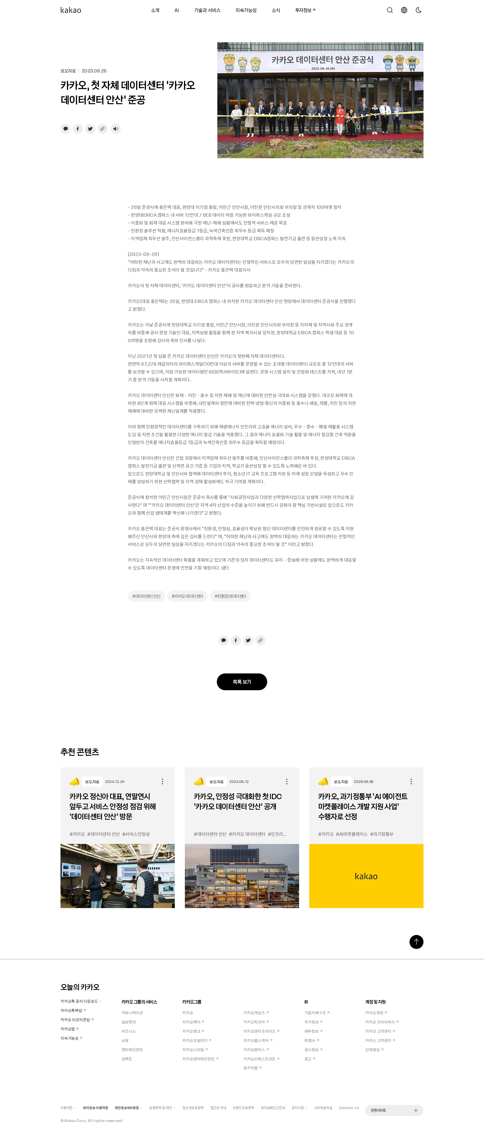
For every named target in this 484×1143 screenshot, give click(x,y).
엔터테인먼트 (132, 1049)
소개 (155, 9)
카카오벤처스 (254, 1049)
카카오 (187, 1012)
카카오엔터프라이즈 (259, 1031)
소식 (276, 9)
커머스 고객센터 (378, 1040)
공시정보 (311, 1049)
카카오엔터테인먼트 (198, 1059)
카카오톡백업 (71, 1010)
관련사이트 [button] (378, 1110)
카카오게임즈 (254, 1012)
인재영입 (372, 1049)
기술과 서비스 (207, 9)
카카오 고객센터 (378, 1031)
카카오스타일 (193, 1049)
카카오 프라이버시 (380, 1022)
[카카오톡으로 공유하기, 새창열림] (66, 129)
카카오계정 (374, 1012)
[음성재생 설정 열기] (116, 129)
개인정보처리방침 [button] (127, 1107)
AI (176, 9)
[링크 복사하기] (102, 129)
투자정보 (302, 9)
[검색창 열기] (390, 10)
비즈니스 (129, 1031)
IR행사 (309, 1040)
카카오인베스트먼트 (259, 1059)
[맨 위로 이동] (416, 942)
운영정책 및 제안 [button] (160, 1107)
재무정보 (311, 1031)
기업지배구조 (315, 1012)
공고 (308, 1059)
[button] (71, 10)
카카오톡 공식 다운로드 (79, 1001)
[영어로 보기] (404, 10)
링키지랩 (250, 1067)
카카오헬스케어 (256, 1040)
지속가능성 (246, 9)
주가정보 (311, 1022)
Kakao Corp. (75, 1120)
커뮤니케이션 (132, 1012)
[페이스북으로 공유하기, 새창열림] (78, 129)
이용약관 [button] (67, 1107)
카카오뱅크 (191, 1031)
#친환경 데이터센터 (230, 596)
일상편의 (129, 1022)
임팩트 (127, 1059)
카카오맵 (68, 1029)
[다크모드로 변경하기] (418, 10)
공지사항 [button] (298, 1107)
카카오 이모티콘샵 (75, 1019)
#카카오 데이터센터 (187, 596)
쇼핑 (125, 1040)
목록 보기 (242, 681)
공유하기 (162, 781)
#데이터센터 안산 (146, 596)
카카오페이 (191, 1022)
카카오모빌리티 (195, 1040)
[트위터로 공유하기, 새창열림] (90, 129)
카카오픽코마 (254, 1022)
